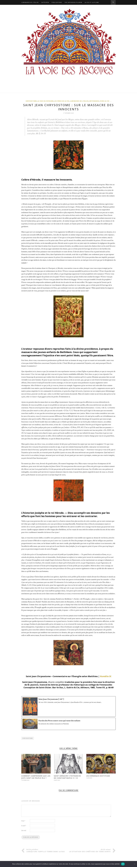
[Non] (134, 864)
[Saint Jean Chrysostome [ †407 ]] (68, 706)
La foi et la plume (92, 2)
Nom (23, 821)
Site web (23, 830)
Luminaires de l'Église (79, 101)
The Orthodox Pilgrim (73, 2)
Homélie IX (105, 676)
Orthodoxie (94, 101)
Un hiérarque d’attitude (98, 776)
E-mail (23, 826)
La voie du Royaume (46, 101)
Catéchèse (45, 2)
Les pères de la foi (61, 101)
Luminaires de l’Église (30, 2)
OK (123, 864)
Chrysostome (31, 101)
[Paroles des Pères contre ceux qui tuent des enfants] (68, 724)
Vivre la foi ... (105, 101)
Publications (57, 2)
